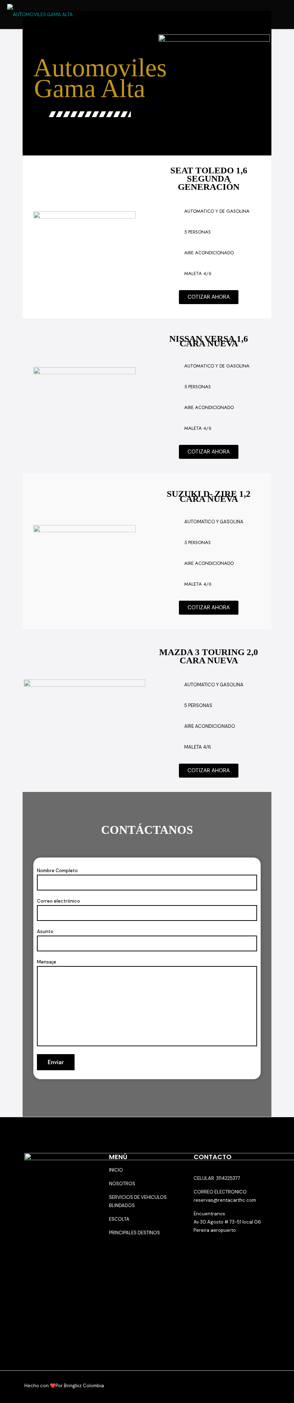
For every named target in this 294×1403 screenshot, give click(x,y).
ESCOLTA (119, 1219)
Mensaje (46, 962)
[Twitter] (234, 1385)
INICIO (116, 1170)
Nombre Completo (57, 871)
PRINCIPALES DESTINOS (134, 1233)
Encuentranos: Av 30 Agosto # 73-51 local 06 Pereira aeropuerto (227, 1222)
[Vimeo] (243, 1385)
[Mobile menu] (282, 14)
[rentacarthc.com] (40, 14)
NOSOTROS (122, 1184)
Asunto (45, 931)
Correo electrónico (58, 901)
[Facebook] (224, 1385)
